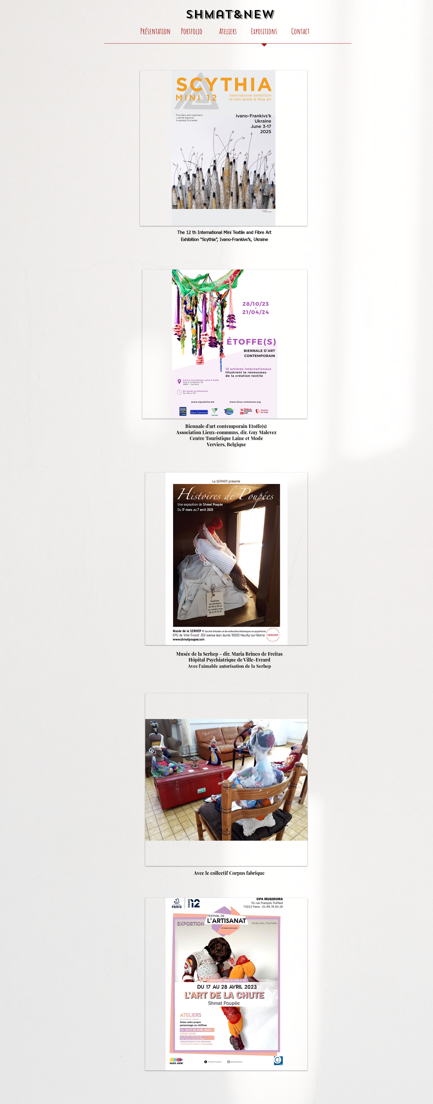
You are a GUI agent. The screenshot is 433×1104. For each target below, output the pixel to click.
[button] (223, 148)
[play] (298, 410)
